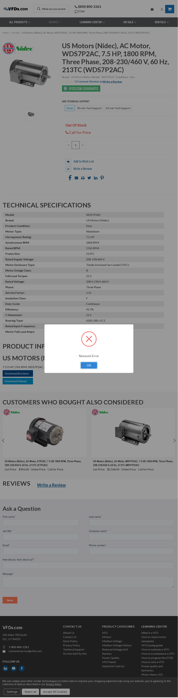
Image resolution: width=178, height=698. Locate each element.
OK (89, 365)
